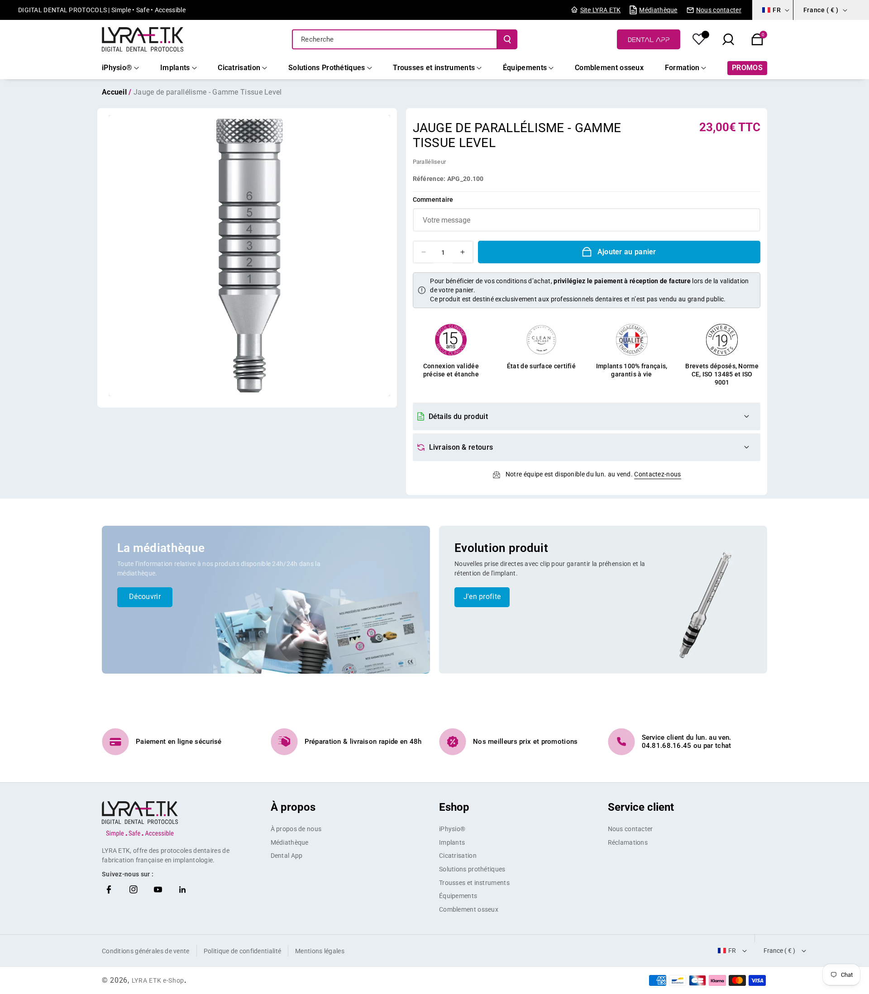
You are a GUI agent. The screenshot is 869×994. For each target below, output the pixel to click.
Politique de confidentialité (242, 951)
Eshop (454, 807)
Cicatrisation (458, 855)
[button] (757, 39)
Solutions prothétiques (472, 869)
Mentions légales (319, 951)
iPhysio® (452, 828)
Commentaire (433, 199)
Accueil (114, 92)
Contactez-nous (657, 474)
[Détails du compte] (699, 39)
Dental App (287, 855)
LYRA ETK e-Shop (158, 980)
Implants (452, 842)
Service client (641, 807)
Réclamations (628, 842)
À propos (293, 807)
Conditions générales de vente (146, 951)
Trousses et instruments (474, 882)
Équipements (458, 895)
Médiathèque (290, 842)
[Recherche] (507, 39)
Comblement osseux (468, 909)
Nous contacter (630, 828)
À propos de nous (296, 828)
